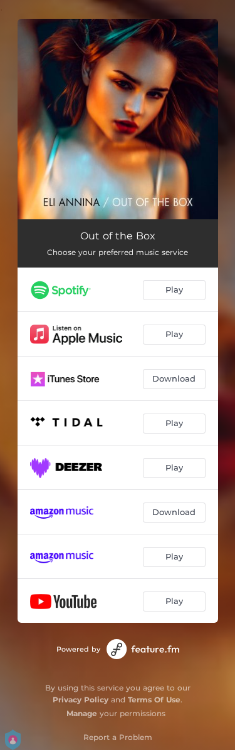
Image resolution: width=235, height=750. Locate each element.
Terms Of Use (154, 699)
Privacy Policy (80, 699)
